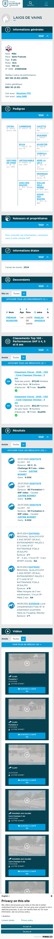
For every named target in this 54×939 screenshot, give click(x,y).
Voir (41, 36)
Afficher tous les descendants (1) (26, 299)
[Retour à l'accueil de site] (11, 4)
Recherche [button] (30, 5)
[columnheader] (12, 311)
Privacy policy (27, 920)
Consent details (8, 920)
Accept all (27, 926)
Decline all (27, 931)
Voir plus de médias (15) (26, 644)
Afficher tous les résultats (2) (26, 363)
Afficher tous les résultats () (26, 450)
